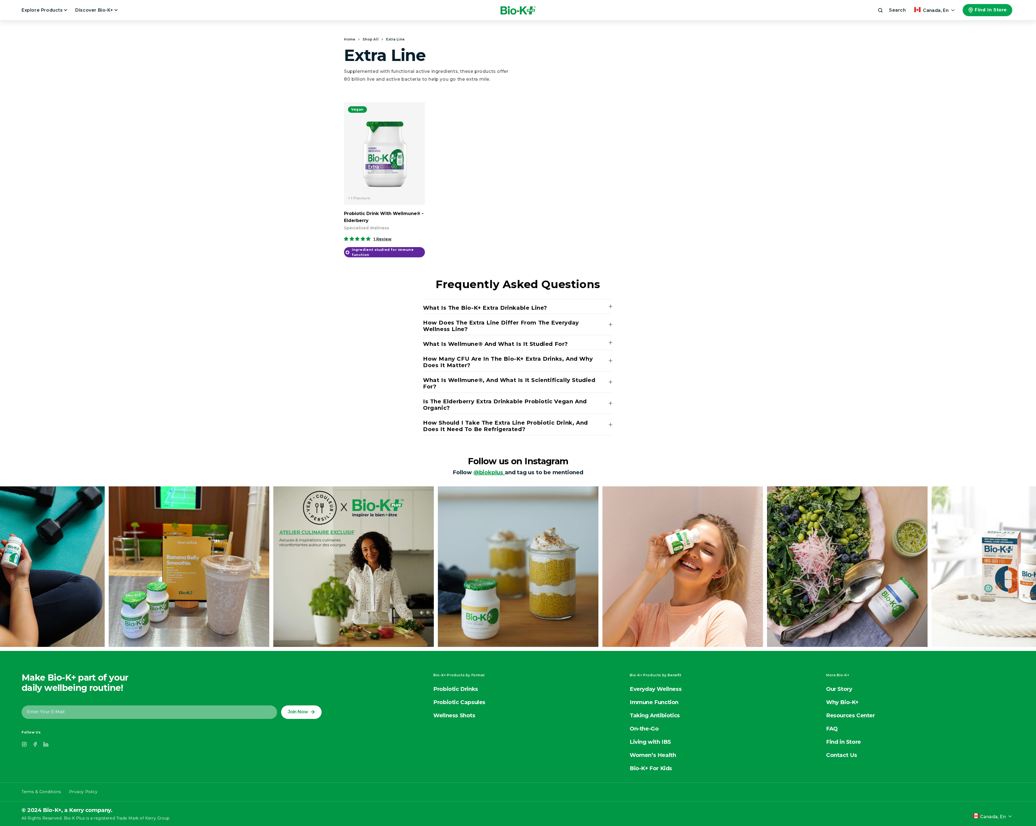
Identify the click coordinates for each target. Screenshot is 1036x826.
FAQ (832, 728)
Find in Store (991, 9)
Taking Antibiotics (655, 715)
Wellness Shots (454, 715)
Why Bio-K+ (842, 702)
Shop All (371, 39)
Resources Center (850, 715)
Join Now (298, 711)
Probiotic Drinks (455, 689)
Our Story (839, 689)
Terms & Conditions (41, 791)
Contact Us (841, 755)
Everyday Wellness (655, 689)
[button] (891, 10)
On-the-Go (644, 728)
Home (349, 39)
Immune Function (654, 702)
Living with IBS (650, 742)
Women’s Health (653, 755)
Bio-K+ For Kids (651, 768)
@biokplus (489, 472)
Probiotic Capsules (459, 702)
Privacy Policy (83, 791)
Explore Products (43, 10)
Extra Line (395, 39)
